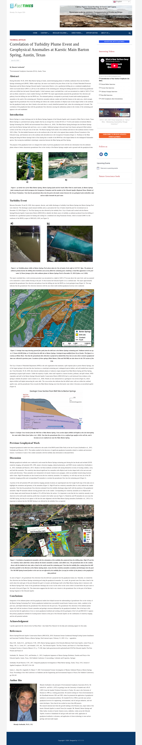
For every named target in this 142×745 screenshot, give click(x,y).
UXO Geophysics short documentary (112, 99)
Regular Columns (59, 33)
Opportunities (92, 33)
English (119, 1)
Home (35, 33)
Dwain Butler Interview (108, 84)
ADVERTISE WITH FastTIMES (114, 41)
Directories (76, 33)
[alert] (114, 168)
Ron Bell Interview (106, 95)
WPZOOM (80, 740)
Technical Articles (18, 40)
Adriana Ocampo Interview (109, 91)
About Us (104, 33)
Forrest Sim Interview (107, 88)
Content (44, 33)
